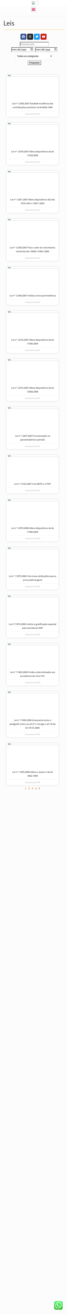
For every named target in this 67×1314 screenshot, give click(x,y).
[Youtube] (44, 37)
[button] (33, 9)
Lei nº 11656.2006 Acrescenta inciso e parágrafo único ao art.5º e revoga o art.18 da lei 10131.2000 (32, 724)
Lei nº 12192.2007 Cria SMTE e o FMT (32, 483)
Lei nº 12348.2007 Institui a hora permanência (32, 295)
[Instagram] (30, 37)
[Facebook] (23, 37)
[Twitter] (37, 37)
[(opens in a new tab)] (32, 88)
